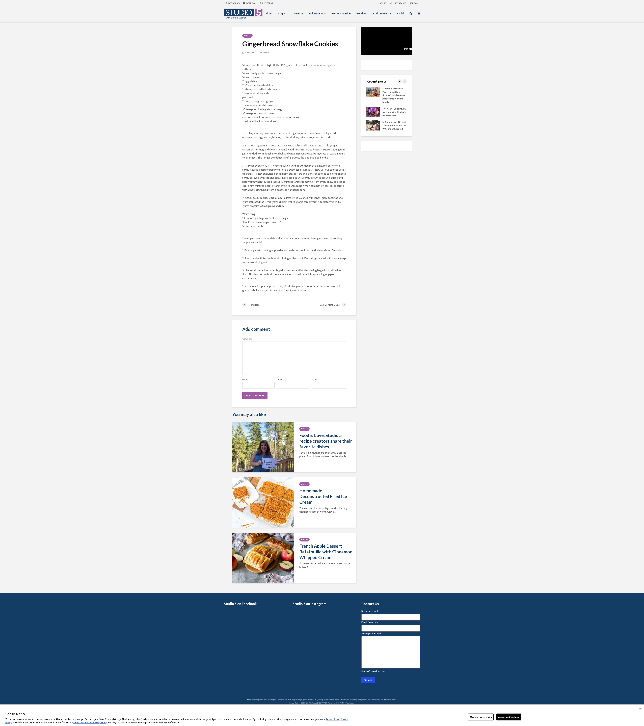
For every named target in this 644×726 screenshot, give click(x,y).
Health (401, 13)
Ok (640, 709)
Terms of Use (332, 719)
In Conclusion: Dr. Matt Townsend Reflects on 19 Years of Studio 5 (394, 125)
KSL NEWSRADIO (398, 3)
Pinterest (267, 3)
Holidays (361, 13)
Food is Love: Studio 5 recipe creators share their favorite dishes (325, 441)
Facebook (250, 3)
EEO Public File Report (309, 703)
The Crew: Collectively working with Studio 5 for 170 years (394, 112)
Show (268, 13)
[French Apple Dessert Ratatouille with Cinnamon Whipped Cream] (263, 557)
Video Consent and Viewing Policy (90, 722)
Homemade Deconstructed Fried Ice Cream (323, 496)
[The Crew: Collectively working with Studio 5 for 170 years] (373, 111)
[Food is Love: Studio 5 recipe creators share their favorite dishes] (263, 446)
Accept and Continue (508, 717)
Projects (283, 13)
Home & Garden (341, 13)
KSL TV (383, 3)
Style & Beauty (382, 13)
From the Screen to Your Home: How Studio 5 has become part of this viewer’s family (393, 95)
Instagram (234, 3)
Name (245, 379)
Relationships (317, 13)
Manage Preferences (481, 717)
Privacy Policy (294, 703)
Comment (247, 339)
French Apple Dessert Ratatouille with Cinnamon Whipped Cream (325, 551)
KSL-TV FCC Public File (326, 703)
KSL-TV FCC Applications (345, 703)
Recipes (298, 13)
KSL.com (414, 3)
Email (280, 379)
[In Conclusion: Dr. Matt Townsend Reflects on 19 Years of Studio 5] (373, 125)
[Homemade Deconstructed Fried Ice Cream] (263, 502)
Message (371, 633)
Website (315, 379)
